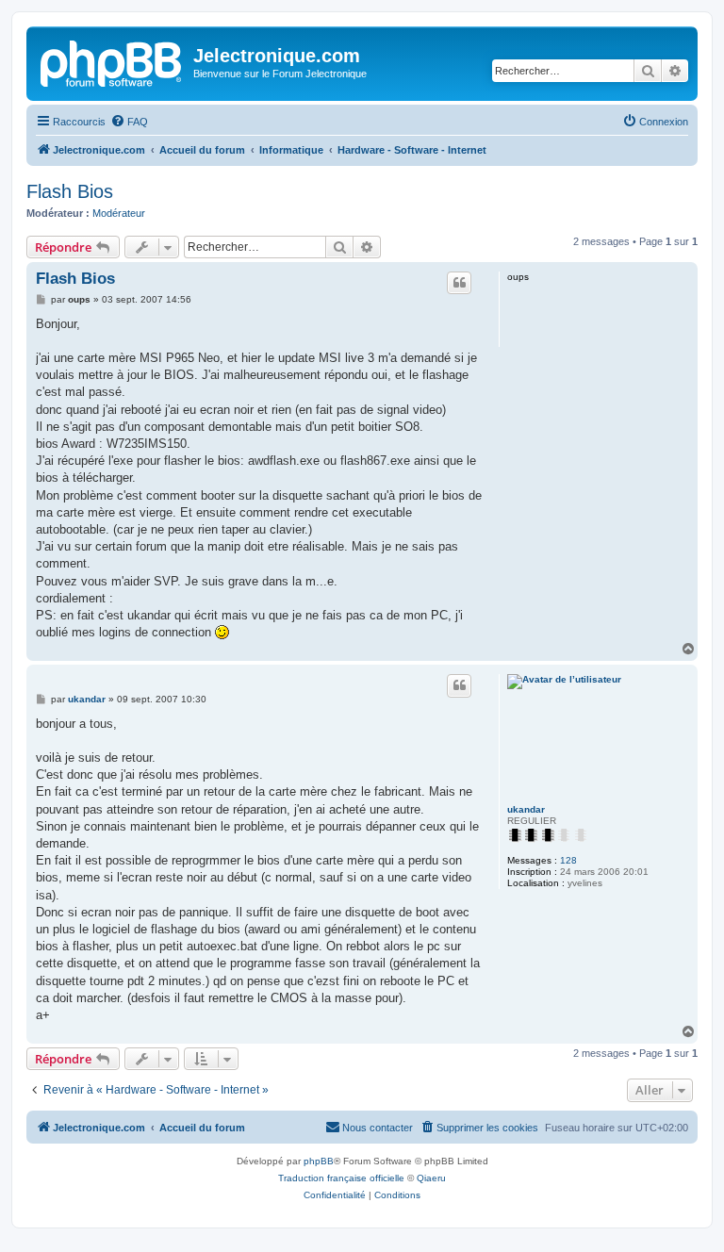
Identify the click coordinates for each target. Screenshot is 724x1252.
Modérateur (118, 213)
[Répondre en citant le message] (459, 283)
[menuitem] (129, 121)
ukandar (526, 809)
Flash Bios (69, 191)
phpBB (319, 1161)
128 (568, 860)
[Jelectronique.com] (112, 61)
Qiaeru (431, 1178)
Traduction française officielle (341, 1178)
